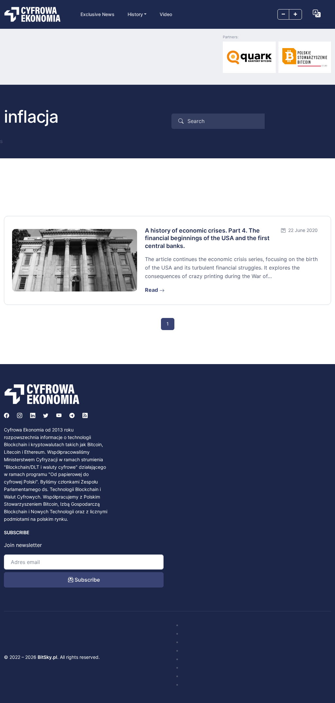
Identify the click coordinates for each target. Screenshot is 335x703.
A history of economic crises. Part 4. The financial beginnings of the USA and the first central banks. (207, 238)
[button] (316, 13)
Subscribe (86, 579)
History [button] (135, 14)
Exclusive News (97, 14)
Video (166, 14)
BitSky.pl (47, 657)
